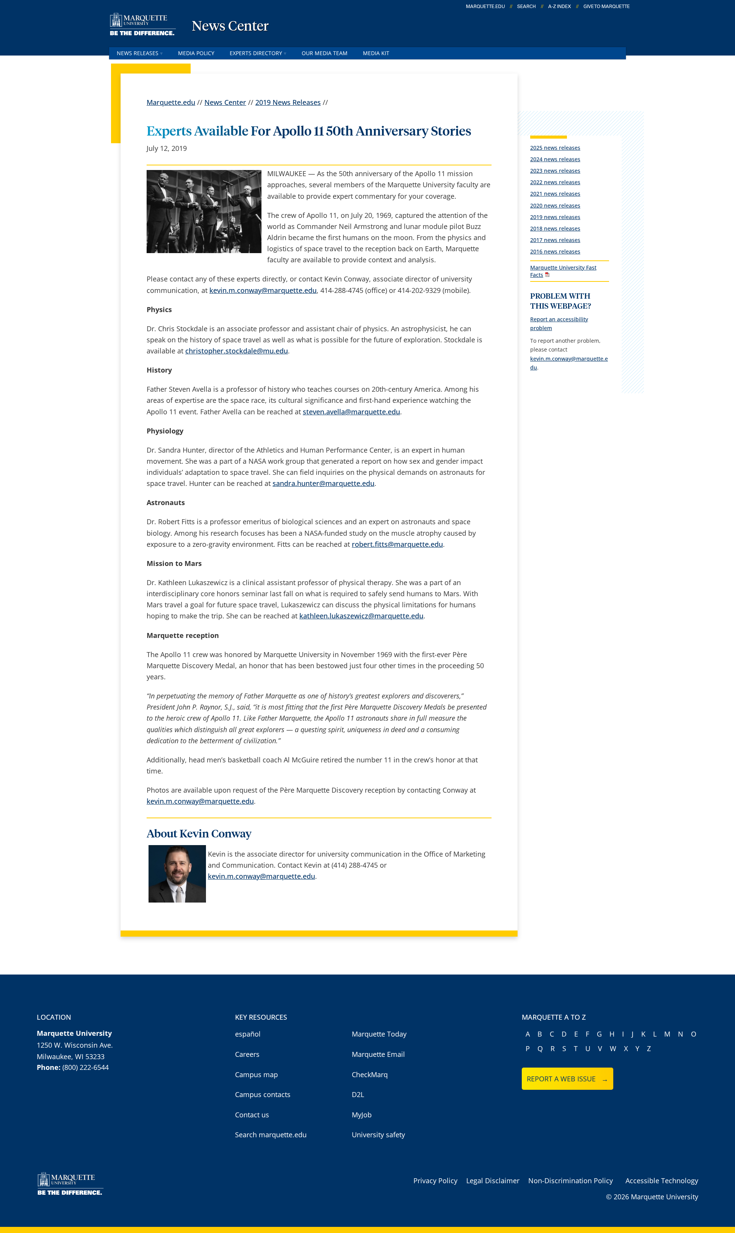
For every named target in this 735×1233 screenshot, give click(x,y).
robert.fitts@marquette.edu (397, 544)
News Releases (137, 53)
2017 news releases (555, 240)
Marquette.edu (171, 102)
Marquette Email (378, 1054)
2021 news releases (555, 193)
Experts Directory (256, 53)
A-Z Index (559, 6)
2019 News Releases (288, 102)
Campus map (256, 1074)
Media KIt (376, 53)
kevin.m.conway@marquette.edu (263, 290)
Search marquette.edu (271, 1134)
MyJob (362, 1114)
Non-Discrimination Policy (570, 1180)
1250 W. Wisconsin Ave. (75, 1045)
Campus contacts (263, 1094)
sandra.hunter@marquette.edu (323, 483)
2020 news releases (555, 205)
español (248, 1033)
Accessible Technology (662, 1180)
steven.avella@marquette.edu (351, 411)
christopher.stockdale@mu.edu (236, 350)
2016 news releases (555, 251)
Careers (247, 1054)
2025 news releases (555, 147)
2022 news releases (555, 182)
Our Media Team (325, 53)
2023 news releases (555, 170)
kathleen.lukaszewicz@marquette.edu (361, 615)
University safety (378, 1134)
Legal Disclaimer (492, 1180)
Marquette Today (379, 1033)
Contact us (252, 1114)
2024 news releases (555, 159)
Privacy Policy (435, 1180)
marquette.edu (485, 6)
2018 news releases (555, 228)
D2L (358, 1094)
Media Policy (196, 53)
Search (526, 6)
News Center (230, 27)
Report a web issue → (567, 1078)
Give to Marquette (606, 6)
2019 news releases (555, 217)
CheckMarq (370, 1074)
